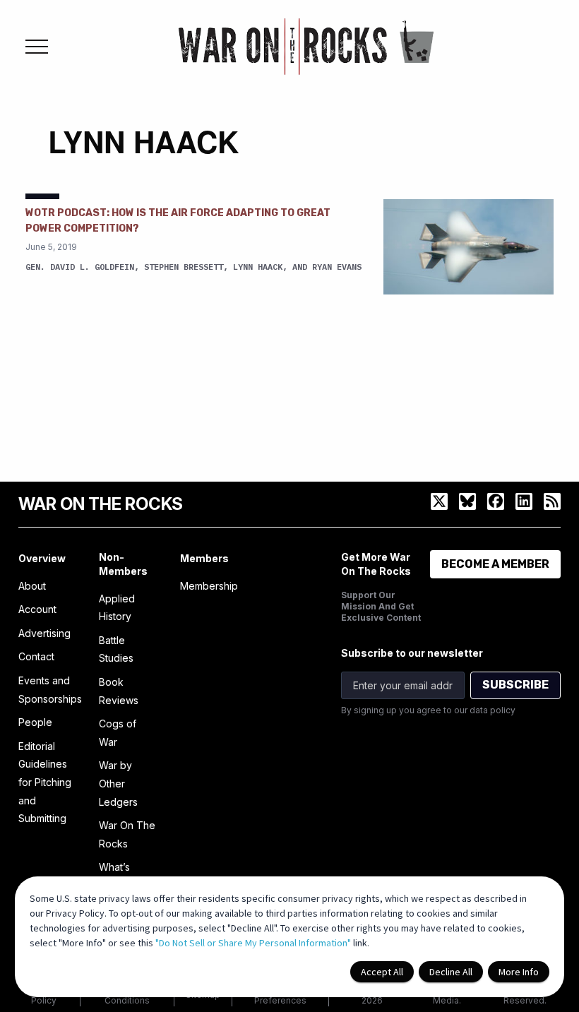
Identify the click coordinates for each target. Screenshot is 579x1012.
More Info (519, 971)
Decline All (450, 971)
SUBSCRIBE (515, 684)
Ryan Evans (337, 266)
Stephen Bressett (183, 266)
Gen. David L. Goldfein (79, 266)
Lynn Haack (257, 266)
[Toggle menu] (36, 46)
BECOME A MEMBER (495, 564)
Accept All (382, 971)
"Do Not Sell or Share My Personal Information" (253, 942)
